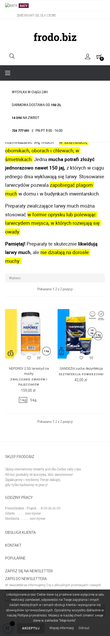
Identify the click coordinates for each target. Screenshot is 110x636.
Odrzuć (84, 628)
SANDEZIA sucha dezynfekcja (81, 368)
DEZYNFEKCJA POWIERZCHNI (81, 374)
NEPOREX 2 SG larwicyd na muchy (29, 371)
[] (39, 357)
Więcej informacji (62, 628)
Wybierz (55, 278)
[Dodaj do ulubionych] (29, 357)
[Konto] (87, 56)
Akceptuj (31, 628)
